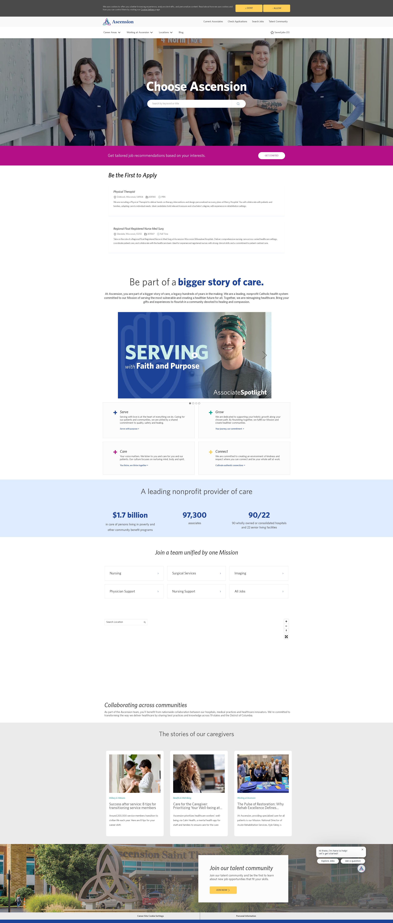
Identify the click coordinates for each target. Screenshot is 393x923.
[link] (135, 793)
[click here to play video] (194, 355)
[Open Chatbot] (361, 868)
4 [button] (199, 403)
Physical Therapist (124, 191)
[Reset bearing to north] (286, 630)
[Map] (196, 656)
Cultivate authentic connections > (230, 465)
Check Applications (237, 21)
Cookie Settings (148, 10)
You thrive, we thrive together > (134, 465)
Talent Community (278, 21)
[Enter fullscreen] (286, 636)
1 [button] (190, 403)
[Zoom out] (286, 626)
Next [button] (265, 355)
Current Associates (213, 21)
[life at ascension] (149, 420)
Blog (181, 32)
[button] (239, 103)
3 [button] (196, 403)
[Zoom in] (286, 621)
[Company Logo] (118, 21)
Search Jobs (258, 21)
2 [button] (193, 403)
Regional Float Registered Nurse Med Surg (138, 228)
